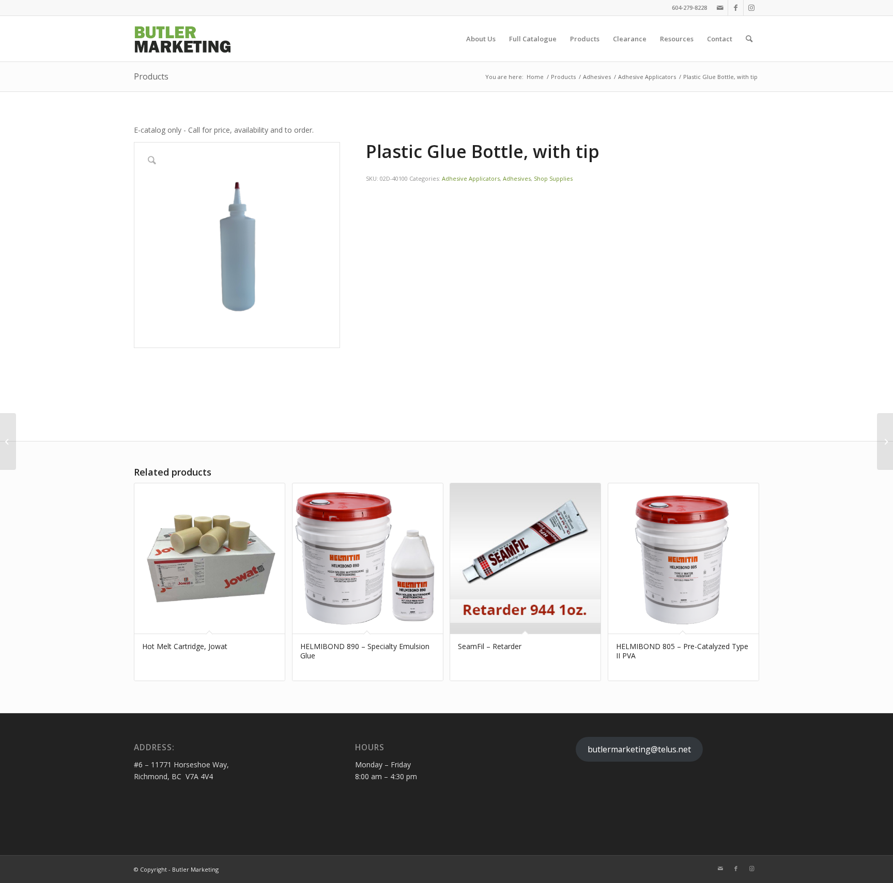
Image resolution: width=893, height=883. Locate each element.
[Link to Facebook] (735, 7)
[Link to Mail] (720, 7)
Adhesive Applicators (471, 178)
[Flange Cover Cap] (8, 441)
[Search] (749, 38)
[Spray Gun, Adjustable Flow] (885, 441)
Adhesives (517, 178)
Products (151, 76)
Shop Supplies (553, 178)
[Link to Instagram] (751, 7)
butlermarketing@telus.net (639, 749)
